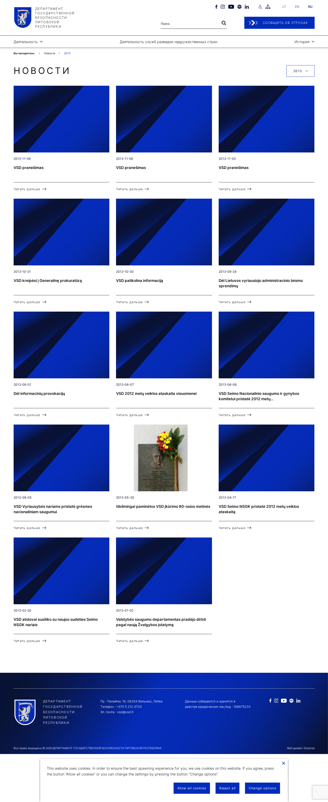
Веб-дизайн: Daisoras (301, 748)
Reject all (227, 788)
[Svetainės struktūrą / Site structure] (268, 7)
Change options (262, 788)
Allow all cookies (191, 788)
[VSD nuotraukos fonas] (62, 119)
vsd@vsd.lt (125, 712)
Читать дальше (27, 189)
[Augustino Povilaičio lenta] (164, 458)
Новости (49, 53)
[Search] (224, 23)
